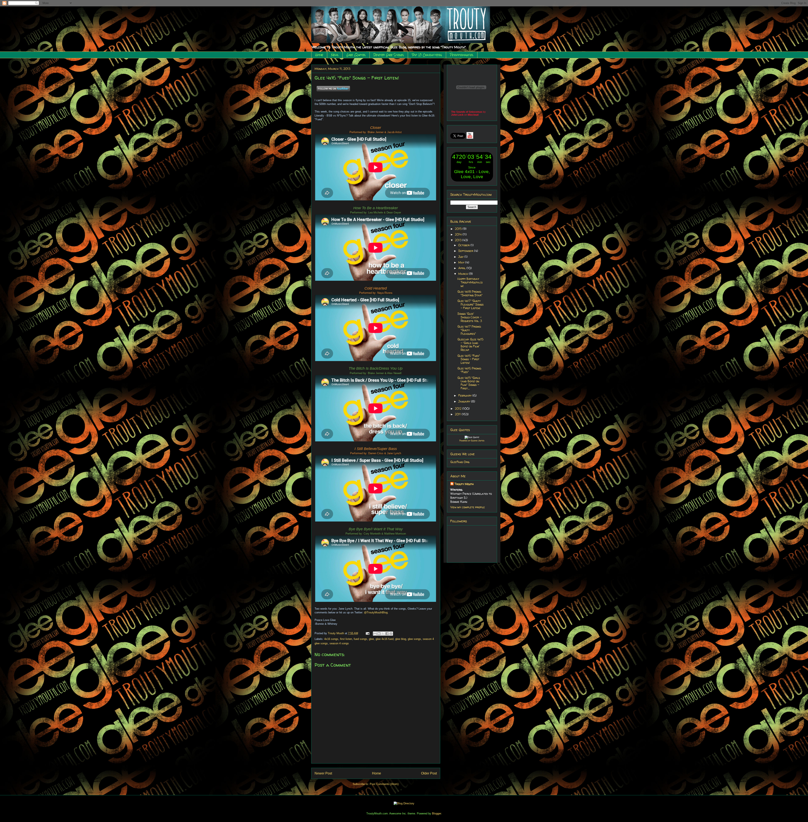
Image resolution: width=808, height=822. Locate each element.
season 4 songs (339, 643)
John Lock (457, 114)
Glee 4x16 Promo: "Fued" (469, 370)
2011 (458, 414)
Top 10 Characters (427, 55)
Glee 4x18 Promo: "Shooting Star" (469, 293)
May (461, 262)
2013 (458, 240)
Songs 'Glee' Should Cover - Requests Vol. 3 (469, 317)
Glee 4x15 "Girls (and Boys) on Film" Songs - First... (468, 383)
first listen (346, 639)
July (461, 257)
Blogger (436, 813)
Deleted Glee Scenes (388, 55)
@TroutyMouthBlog (376, 612)
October (464, 245)
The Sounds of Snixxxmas (466, 111)
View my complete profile (467, 507)
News (335, 55)
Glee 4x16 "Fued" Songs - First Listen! (468, 359)
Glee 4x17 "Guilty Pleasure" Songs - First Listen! (470, 304)
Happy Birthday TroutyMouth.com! (469, 282)
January (464, 401)
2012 (458, 408)
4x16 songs (331, 639)
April (462, 268)
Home (319, 55)
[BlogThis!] (379, 633)
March (463, 274)
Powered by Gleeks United (471, 440)
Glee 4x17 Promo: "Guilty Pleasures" (469, 330)
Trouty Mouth (336, 633)
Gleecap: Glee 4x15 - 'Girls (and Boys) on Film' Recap (470, 344)
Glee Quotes (356, 55)
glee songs (414, 639)
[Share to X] (383, 633)
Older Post (429, 773)
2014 (458, 234)
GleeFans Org (459, 462)
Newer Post (323, 773)
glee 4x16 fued (384, 639)
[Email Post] (367, 633)
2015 (458, 229)
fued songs (360, 639)
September (466, 251)
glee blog (400, 639)
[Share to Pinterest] (391, 633)
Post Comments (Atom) (384, 784)
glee (371, 639)
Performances (461, 55)
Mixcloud (473, 114)
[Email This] (375, 633)
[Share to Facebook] (387, 633)
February (465, 395)
